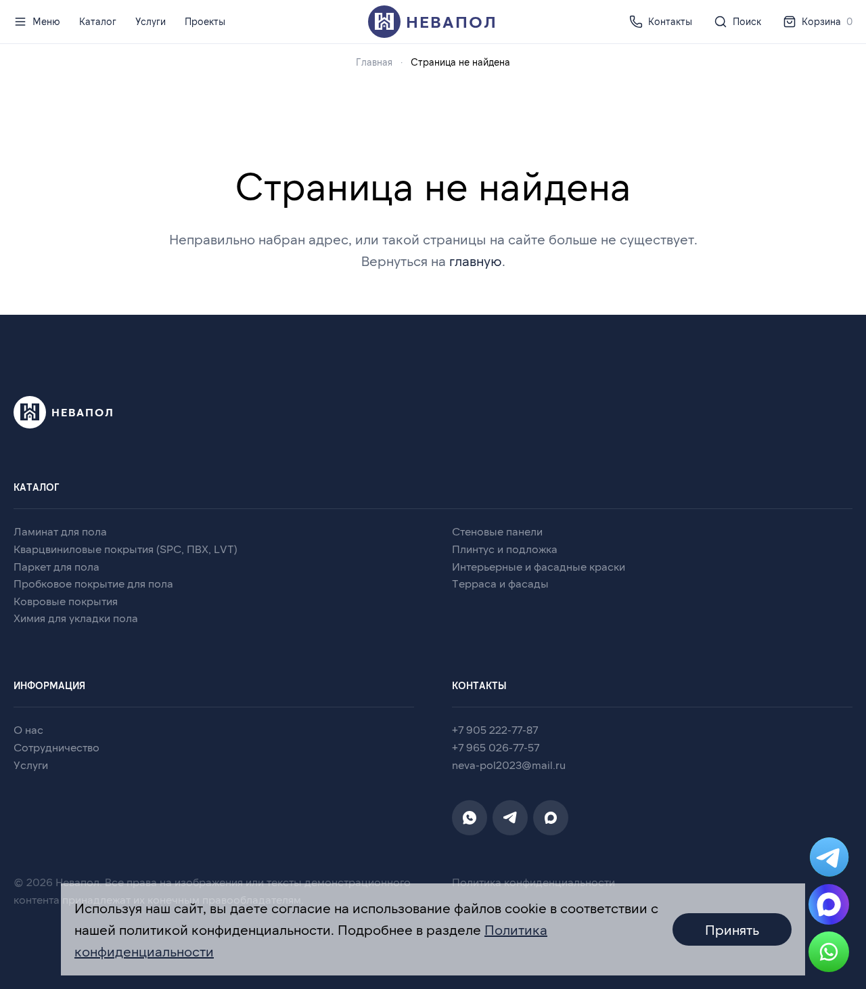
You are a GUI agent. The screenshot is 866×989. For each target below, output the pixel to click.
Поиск (747, 21)
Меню (46, 21)
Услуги (150, 21)
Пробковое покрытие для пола (93, 583)
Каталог (97, 21)
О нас (28, 729)
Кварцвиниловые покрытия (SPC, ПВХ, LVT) (125, 548)
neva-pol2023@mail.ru (509, 764)
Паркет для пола (56, 566)
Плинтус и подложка (504, 548)
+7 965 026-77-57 (495, 747)
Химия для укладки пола (76, 617)
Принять (732, 929)
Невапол (451, 21)
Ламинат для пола (60, 531)
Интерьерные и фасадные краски (538, 566)
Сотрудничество (56, 747)
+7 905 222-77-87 (495, 729)
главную (475, 260)
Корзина (827, 21)
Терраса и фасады (500, 583)
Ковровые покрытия (66, 600)
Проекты (205, 21)
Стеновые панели (497, 531)
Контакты (670, 21)
